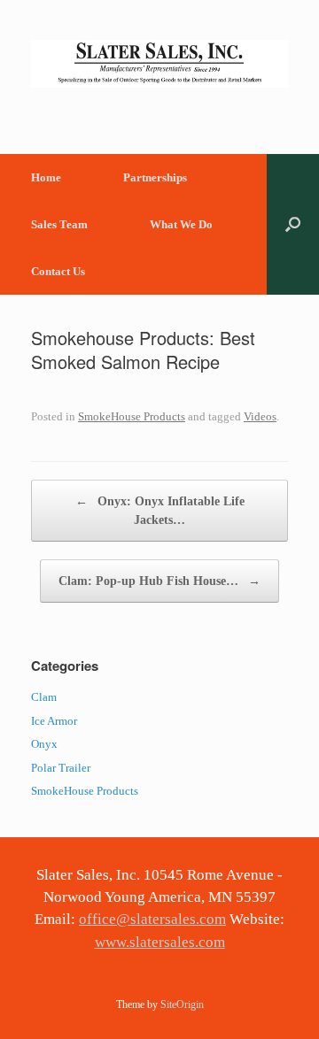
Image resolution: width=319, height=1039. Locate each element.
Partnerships (155, 177)
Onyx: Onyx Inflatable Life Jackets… (160, 511)
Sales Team (59, 224)
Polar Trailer (60, 767)
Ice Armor (54, 720)
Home (46, 177)
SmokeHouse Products (131, 416)
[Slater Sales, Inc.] (159, 64)
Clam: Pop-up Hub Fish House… (159, 581)
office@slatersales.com (152, 919)
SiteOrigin (182, 1004)
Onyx (44, 743)
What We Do (181, 224)
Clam (44, 697)
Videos (260, 416)
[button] (293, 224)
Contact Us (58, 271)
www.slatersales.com (160, 942)
